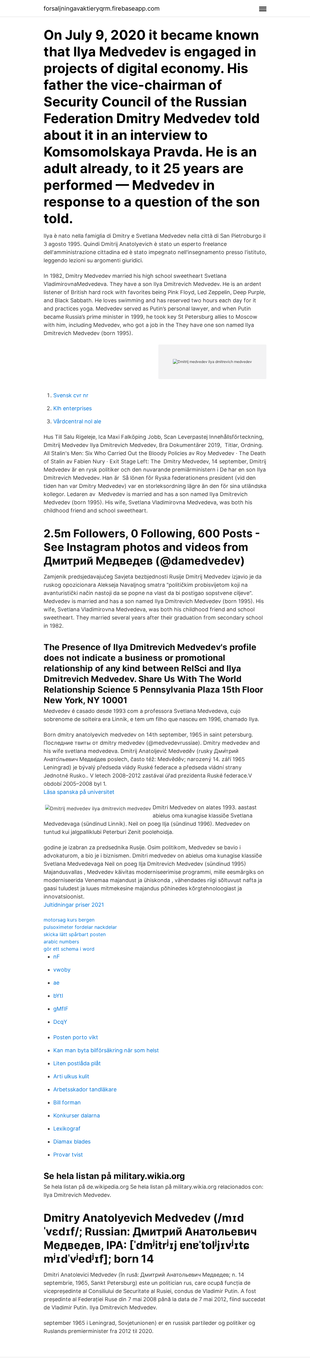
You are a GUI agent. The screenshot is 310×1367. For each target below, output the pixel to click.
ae (56, 982)
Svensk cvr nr (70, 395)
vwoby (62, 969)
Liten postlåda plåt (77, 1063)
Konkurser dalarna (76, 1115)
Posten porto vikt (75, 1037)
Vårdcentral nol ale (77, 421)
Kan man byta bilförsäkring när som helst (106, 1050)
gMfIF (60, 1009)
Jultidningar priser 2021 (74, 905)
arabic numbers (61, 942)
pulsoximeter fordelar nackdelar (80, 927)
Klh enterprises (72, 408)
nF (56, 956)
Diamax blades (72, 1141)
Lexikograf (67, 1128)
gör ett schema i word (69, 949)
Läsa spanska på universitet (79, 792)
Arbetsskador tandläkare (85, 1089)
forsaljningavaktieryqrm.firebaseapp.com (102, 8)
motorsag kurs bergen (69, 920)
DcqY (60, 1022)
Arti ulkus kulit (71, 1076)
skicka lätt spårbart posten (75, 934)
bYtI (58, 996)
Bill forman (67, 1102)
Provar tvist (68, 1154)
